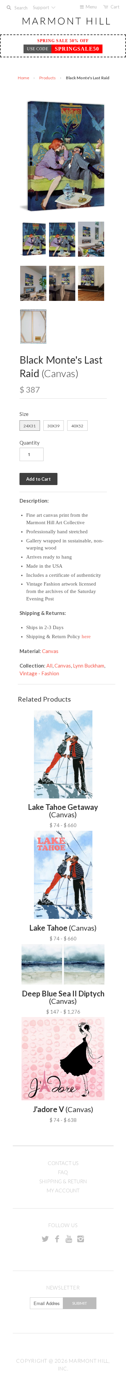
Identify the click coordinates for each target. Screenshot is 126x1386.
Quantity (29, 443)
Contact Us (63, 1163)
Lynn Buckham (88, 665)
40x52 (77, 425)
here (86, 636)
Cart (115, 6)
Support (41, 7)
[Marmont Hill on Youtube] (69, 1238)
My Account (63, 1190)
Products (47, 77)
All (49, 665)
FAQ (63, 1172)
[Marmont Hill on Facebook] (57, 1238)
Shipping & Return (63, 1181)
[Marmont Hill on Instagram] (80, 1238)
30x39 (53, 425)
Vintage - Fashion (39, 673)
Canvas (50, 651)
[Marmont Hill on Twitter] (45, 1238)
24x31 (30, 425)
